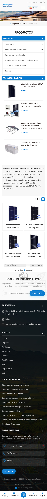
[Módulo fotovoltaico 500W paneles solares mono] (12, 91)
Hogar (4, 338)
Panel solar (9, 44)
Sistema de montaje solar (15, 65)
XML (3, 373)
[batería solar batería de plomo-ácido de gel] (12, 149)
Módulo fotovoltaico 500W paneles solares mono (32, 85)
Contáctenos (7, 360)
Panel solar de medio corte (16, 49)
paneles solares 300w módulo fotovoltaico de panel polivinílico (12, 226)
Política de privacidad (23, 485)
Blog (3, 364)
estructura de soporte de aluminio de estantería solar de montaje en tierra (31, 125)
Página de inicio (18, 24)
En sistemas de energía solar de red (16, 407)
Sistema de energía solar (15, 55)
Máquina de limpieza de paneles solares (21, 60)
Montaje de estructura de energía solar (18, 415)
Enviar (7, 471)
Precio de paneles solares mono (15, 389)
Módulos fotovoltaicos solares (14, 402)
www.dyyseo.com (36, 482)
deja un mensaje (23, 495)
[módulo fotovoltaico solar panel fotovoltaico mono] (34, 213)
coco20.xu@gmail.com (31, 324)
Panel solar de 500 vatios (12, 393)
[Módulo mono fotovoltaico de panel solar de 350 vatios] (34, 242)
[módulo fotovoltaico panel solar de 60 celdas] (12, 242)
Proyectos (6, 351)
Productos (6, 347)
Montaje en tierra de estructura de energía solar (22, 420)
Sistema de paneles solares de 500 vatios (19, 398)
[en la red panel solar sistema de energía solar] (12, 110)
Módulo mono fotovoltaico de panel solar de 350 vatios (34, 255)
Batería (8, 71)
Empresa (5, 342)
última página (37, 265)
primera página (10, 265)
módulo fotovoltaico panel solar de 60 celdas (12, 255)
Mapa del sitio (7, 369)
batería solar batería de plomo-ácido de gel (30, 143)
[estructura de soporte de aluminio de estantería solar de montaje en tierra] (12, 130)
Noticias (5, 356)
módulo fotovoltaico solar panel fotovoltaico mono (34, 226)
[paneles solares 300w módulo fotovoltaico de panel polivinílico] (12, 213)
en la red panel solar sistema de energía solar (31, 104)
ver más (24, 91)
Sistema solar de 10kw (11, 411)
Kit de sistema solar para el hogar (16, 385)
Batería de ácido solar (11, 424)
